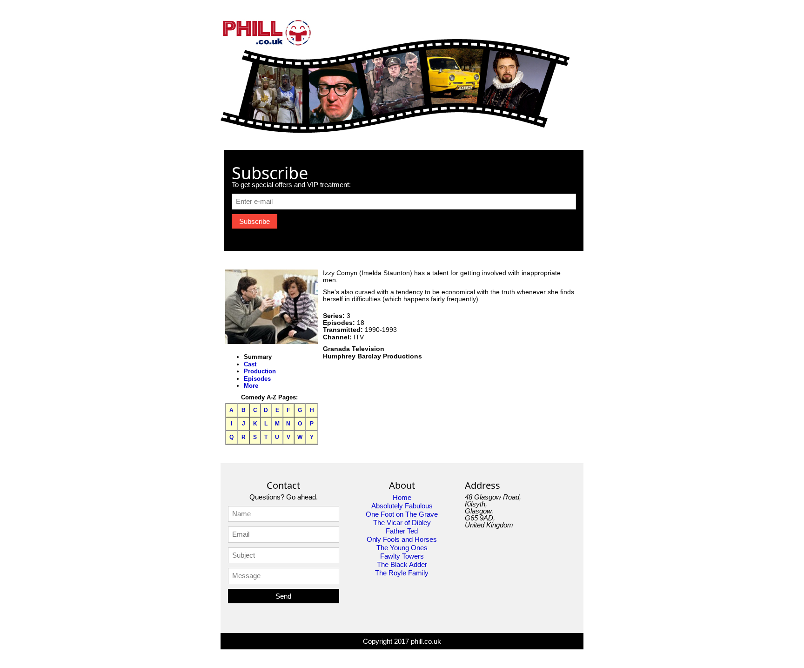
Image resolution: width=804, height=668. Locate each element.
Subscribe (254, 221)
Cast (250, 364)
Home (402, 497)
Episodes (257, 378)
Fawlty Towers (402, 556)
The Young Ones (402, 548)
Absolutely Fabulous (402, 506)
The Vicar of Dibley (402, 522)
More (251, 385)
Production (260, 371)
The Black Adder (402, 564)
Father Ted (402, 531)
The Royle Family (402, 573)
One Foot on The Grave (402, 514)
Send (283, 596)
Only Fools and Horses (402, 539)
